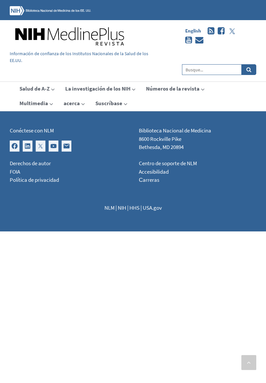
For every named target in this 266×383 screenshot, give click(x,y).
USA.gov (152, 207)
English (193, 31)
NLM (109, 207)
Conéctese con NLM (32, 130)
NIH (122, 207)
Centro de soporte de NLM (168, 163)
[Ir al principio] (248, 362)
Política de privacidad (34, 179)
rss (209, 31)
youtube (187, 40)
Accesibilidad (154, 171)
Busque (249, 69)
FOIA (15, 171)
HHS (134, 207)
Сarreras (149, 179)
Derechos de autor (30, 163)
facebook (219, 31)
